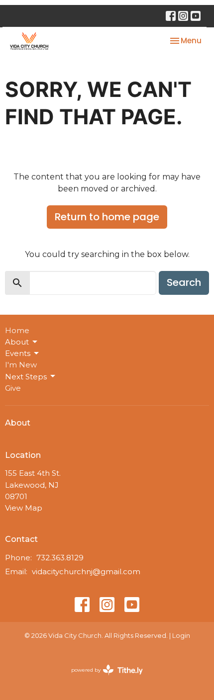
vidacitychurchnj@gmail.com (86, 571)
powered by (102, 678)
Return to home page (107, 217)
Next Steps (26, 376)
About (17, 342)
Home (17, 330)
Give (13, 388)
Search (184, 282)
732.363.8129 (60, 557)
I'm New (21, 364)
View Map (23, 508)
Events (17, 353)
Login (181, 635)
